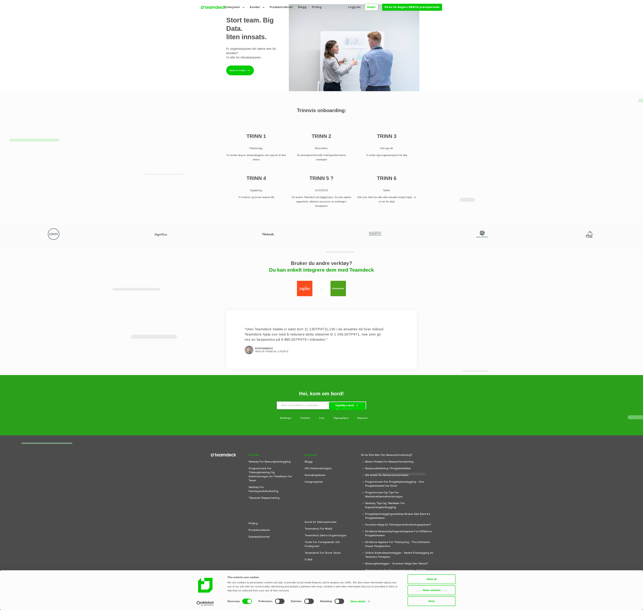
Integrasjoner (314, 481)
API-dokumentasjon (318, 468)
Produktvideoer (281, 7)
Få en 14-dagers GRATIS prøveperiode (412, 7)
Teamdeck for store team (323, 552)
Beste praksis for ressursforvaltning (389, 461)
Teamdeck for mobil (318, 528)
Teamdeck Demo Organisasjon (326, 535)
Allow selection (432, 590)
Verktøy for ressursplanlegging (269, 461)
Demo (371, 7)
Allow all (431, 579)
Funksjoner (232, 7)
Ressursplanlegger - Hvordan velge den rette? (396, 563)
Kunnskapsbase (315, 475)
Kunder (255, 7)
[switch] (279, 601)
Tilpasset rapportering (263, 497)
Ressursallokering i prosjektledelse (388, 468)
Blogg (302, 7)
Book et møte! (238, 70)
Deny (431, 601)
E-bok (309, 559)
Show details (358, 601)
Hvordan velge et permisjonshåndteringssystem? (398, 524)
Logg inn (354, 7)
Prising (317, 7)
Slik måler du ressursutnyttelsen (387, 475)
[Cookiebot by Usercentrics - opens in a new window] (205, 603)
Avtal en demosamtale (320, 522)
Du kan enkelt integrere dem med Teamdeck (321, 270)
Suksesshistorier (259, 536)
